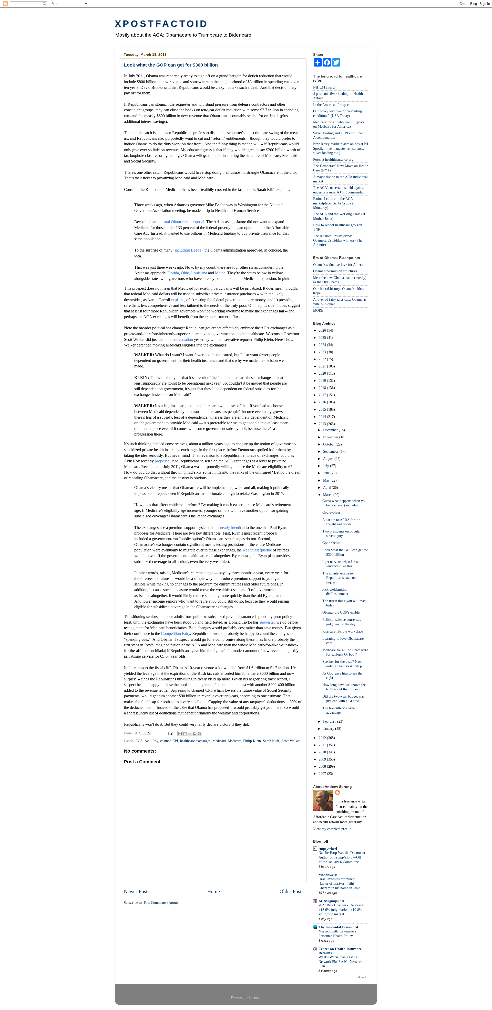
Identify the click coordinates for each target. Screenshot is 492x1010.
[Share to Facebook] (194, 733)
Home (213, 891)
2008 (323, 766)
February (330, 721)
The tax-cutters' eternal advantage (339, 710)
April (327, 487)
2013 (323, 424)
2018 (323, 388)
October (329, 444)
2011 (323, 745)
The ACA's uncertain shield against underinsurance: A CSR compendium (339, 190)
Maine (220, 273)
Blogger (254, 997)
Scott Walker (290, 741)
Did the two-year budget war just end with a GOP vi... (343, 698)
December (331, 430)
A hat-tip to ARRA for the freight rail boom (341, 522)
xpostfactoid (161, 23)
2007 (323, 774)
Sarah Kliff (271, 741)
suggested (267, 622)
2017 (323, 395)
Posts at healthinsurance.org (333, 159)
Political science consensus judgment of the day (341, 621)
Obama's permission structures (335, 271)
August (328, 459)
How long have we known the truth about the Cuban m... (344, 687)
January (329, 728)
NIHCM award (324, 87)
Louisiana (199, 273)
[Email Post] (170, 733)
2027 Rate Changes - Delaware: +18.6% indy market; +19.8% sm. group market (341, 909)
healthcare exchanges (195, 741)
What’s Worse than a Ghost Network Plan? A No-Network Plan (340, 961)
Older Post (291, 891)
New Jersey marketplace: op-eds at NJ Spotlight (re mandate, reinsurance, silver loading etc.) (340, 148)
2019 (323, 380)
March (328, 495)
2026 (323, 330)
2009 (323, 759)
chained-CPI (169, 741)
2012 (323, 738)
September (331, 451)
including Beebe (188, 250)
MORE (318, 310)
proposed (162, 461)
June (327, 473)
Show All (362, 977)
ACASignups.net (331, 901)
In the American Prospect (331, 105)
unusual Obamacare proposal (180, 222)
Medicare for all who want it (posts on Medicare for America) (338, 124)
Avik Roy (151, 741)
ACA (139, 741)
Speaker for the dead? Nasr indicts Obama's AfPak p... (343, 663)
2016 (323, 402)
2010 (323, 752)
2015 (323, 409)
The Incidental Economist (338, 927)
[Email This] (179, 733)
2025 (323, 337)
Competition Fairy (175, 633)
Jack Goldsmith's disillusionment (335, 591)
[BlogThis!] (184, 733)
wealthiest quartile (257, 550)
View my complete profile (332, 829)
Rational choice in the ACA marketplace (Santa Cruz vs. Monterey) (333, 203)
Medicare (234, 741)
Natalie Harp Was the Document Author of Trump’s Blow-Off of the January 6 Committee (342, 857)
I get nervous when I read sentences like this (341, 564)
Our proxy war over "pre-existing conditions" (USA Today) (337, 113)
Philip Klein (252, 741)
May (327, 480)
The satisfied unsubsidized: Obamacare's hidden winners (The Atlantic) (337, 240)
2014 (323, 417)
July (326, 466)
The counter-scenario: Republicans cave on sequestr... (339, 577)
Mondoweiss (328, 875)
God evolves (331, 512)
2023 (323, 352)
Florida (173, 273)
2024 (323, 345)
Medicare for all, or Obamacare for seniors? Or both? (345, 652)
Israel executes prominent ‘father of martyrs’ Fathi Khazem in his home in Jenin (340, 883)
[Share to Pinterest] (199, 733)
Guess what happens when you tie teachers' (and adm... (344, 503)
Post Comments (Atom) (161, 902)
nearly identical (232, 527)
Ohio (185, 273)
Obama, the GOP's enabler (341, 612)
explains (282, 189)
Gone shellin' (331, 543)
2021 (323, 366)
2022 (323, 359)
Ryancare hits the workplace (342, 631)
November (331, 437)
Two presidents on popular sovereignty (341, 533)
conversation (182, 339)
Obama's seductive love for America (339, 265)
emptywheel (328, 848)
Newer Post (136, 891)
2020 (323, 373)
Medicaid (219, 741)
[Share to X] (189, 733)
